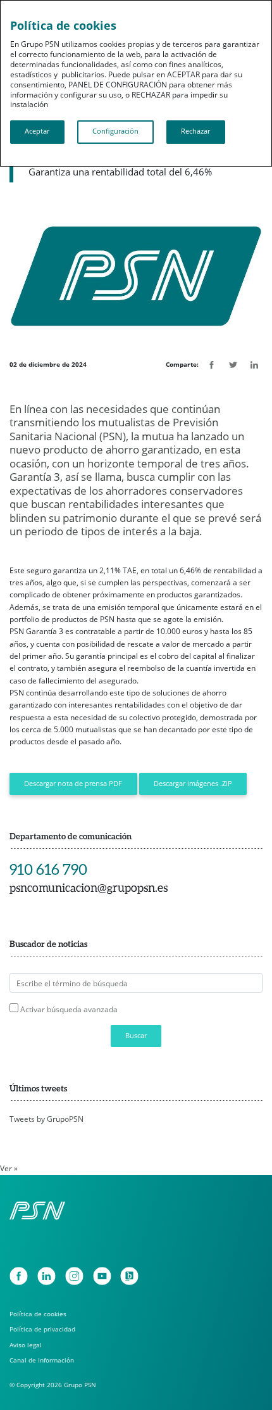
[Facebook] (18, 1276)
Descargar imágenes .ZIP (193, 783)
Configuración (115, 131)
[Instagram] (74, 1276)
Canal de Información (41, 1360)
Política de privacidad (42, 1328)
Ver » (9, 1168)
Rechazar (195, 131)
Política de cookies (37, 1313)
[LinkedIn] (46, 1276)
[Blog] (129, 1276)
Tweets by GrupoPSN (46, 1119)
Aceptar (37, 131)
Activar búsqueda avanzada (69, 1009)
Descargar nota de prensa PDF (73, 783)
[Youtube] (102, 1276)
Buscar (136, 1035)
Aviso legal (25, 1344)
